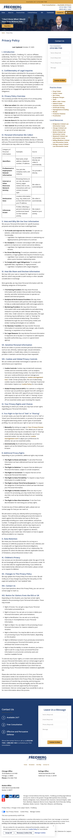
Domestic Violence (59, 105)
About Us (10, 12)
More (69, 12)
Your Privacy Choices (35, 427)
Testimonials (50, 12)
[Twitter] (7, 796)
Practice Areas (20, 12)
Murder (55, 112)
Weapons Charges (58, 97)
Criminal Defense (32, 12)
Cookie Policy (27, 384)
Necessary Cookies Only (24, 833)
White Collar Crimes (59, 101)
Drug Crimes (57, 91)
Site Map (38, 764)
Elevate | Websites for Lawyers (59, 831)
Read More (7, 26)
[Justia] (14, 796)
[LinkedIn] (10, 796)
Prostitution (57, 116)
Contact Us (60, 12)
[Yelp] (3, 800)
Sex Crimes (56, 95)
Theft (54, 99)
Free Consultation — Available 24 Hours (56, 5)
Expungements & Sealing (61, 109)
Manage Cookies (35, 811)
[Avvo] (17, 796)
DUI (42, 12)
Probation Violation (59, 114)
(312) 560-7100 (65, 7)
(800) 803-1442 (65, 9)
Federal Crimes (57, 103)
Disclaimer (32, 764)
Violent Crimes (57, 93)
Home (3, 12)
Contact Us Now (59, 80)
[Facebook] (3, 796)
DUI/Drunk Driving (59, 107)
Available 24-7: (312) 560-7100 (36, 2)
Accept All (8, 833)
